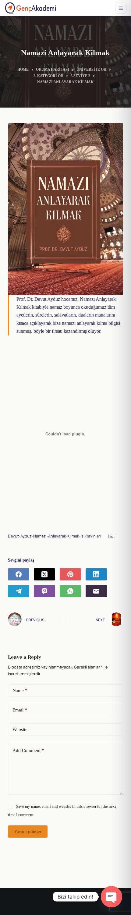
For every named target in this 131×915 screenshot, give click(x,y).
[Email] (96, 591)
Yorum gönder (27, 831)
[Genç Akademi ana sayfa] (30, 8)
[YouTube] (72, 905)
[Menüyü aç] (121, 8)
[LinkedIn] (96, 574)
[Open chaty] (111, 896)
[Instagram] (58, 905)
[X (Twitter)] (44, 574)
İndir (112, 536)
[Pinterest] (70, 574)
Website (19, 729)
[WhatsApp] (70, 591)
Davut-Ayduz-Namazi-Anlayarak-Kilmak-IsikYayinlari (54, 536)
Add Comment (28, 750)
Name (19, 690)
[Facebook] (18, 574)
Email (19, 710)
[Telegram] (18, 591)
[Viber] (44, 591)
